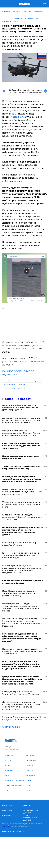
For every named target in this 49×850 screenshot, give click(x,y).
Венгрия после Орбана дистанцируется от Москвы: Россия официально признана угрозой (21, 433)
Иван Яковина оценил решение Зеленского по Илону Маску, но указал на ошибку (19, 593)
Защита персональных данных (30, 818)
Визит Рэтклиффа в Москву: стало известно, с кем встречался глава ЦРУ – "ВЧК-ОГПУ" (20, 407)
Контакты (6, 816)
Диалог (4, 16)
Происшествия (9, 385)
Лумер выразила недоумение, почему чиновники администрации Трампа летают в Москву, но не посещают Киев (21, 705)
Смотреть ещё (11, 727)
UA (44, 4)
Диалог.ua (6, 826)
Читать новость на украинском (24, 18)
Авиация (21, 385)
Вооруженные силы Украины (29, 381)
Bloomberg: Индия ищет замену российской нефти (19, 543)
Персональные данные (30, 812)
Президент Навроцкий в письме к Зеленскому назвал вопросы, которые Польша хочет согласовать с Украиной (22, 622)
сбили (37, 358)
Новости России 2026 (17, 16)
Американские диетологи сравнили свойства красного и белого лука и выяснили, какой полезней (21, 420)
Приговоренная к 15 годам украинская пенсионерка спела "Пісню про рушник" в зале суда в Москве (20, 607)
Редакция (7, 811)
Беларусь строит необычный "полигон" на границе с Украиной (20, 693)
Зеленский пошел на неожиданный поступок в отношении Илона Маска (21, 718)
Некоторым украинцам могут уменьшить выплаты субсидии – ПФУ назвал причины (22, 491)
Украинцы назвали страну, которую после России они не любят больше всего (21, 504)
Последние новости (17, 399)
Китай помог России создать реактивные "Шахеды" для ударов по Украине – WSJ (22, 517)
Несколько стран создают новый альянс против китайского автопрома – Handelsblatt (22, 651)
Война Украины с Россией (13, 388)
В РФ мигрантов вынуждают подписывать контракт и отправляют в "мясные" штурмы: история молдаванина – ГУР (22, 569)
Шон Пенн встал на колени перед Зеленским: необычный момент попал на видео (20, 555)
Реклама (27, 806)
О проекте (7, 806)
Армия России (9, 381)
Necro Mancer (19, 117)
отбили (6, 345)
